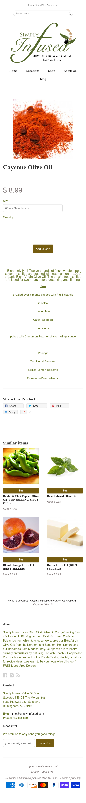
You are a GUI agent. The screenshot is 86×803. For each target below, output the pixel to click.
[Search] (70, 13)
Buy (21, 490)
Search (35, 772)
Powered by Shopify (69, 777)
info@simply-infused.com (28, 714)
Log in (30, 766)
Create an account (47, 766)
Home (13, 71)
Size (5, 201)
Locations (32, 71)
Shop (51, 71)
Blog (43, 79)
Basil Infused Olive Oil (61, 496)
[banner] (43, 43)
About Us (70, 71)
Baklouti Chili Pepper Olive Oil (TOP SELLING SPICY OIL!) (21, 499)
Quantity (8, 217)
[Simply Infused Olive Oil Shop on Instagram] (12, 675)
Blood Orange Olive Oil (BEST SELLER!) (18, 566)
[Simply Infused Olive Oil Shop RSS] (18, 675)
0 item (36, 5)
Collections (22, 600)
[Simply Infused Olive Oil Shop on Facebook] (5, 675)
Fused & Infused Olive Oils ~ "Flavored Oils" (53, 600)
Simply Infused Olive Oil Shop (41, 777)
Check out (52, 5)
